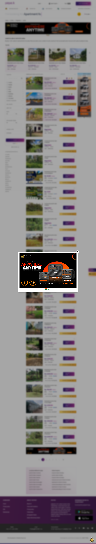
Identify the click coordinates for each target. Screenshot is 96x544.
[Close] (77, 251)
